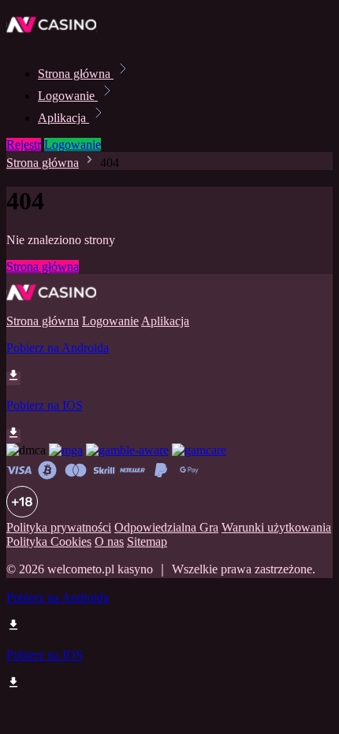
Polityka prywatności (58, 527)
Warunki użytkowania (276, 527)
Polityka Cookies (48, 541)
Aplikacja (63, 117)
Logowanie (68, 95)
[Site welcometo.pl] (60, 39)
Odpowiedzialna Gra (166, 527)
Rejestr (23, 144)
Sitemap (147, 541)
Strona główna (76, 73)
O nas (109, 541)
